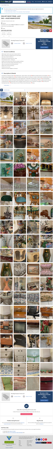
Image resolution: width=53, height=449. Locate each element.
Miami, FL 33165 (12, 431)
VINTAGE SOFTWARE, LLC (12, 444)
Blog (19, 444)
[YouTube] (44, 439)
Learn (20, 441)
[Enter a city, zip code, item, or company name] (24, 2)
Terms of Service (30, 440)
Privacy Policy (29, 441)
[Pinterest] (46, 439)
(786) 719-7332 (29, 43)
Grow (20, 443)
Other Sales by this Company (10, 10)
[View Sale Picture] (6, 99)
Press (28, 443)
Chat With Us (10, 442)
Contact (20, 445)
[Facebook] (37, 439)
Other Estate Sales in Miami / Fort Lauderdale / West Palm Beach (17, 11)
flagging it (41, 423)
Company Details (17, 43)
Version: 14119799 (9, 447)
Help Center (29, 444)
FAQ (19, 440)
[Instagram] (41, 439)
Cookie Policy (29, 445)
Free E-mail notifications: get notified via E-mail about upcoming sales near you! (26, 438)
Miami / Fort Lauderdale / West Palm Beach (15, 432)
